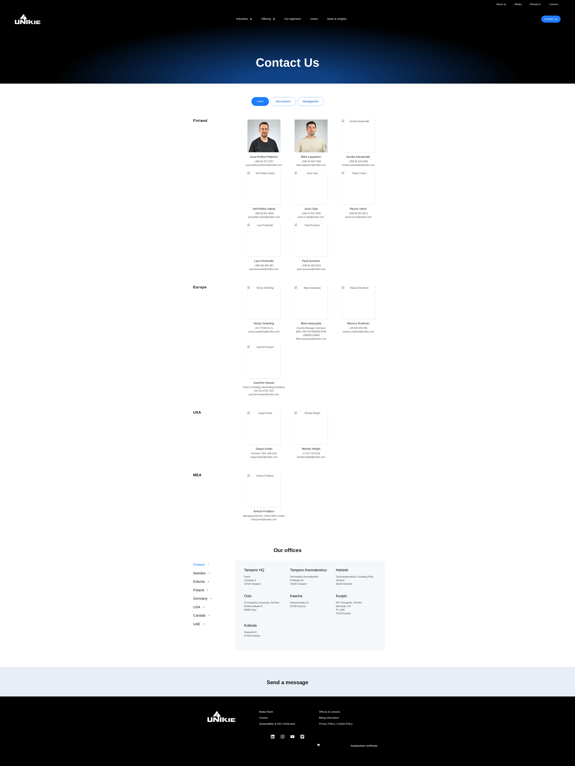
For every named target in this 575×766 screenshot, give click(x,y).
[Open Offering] (274, 19)
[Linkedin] (272, 736)
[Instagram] (282, 736)
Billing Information (329, 717)
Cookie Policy (345, 723)
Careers (263, 717)
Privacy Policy (327, 723)
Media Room (266, 711)
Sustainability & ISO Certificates (277, 723)
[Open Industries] (251, 19)
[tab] (260, 101)
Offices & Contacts (329, 711)
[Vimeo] (302, 736)
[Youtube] (292, 736)
